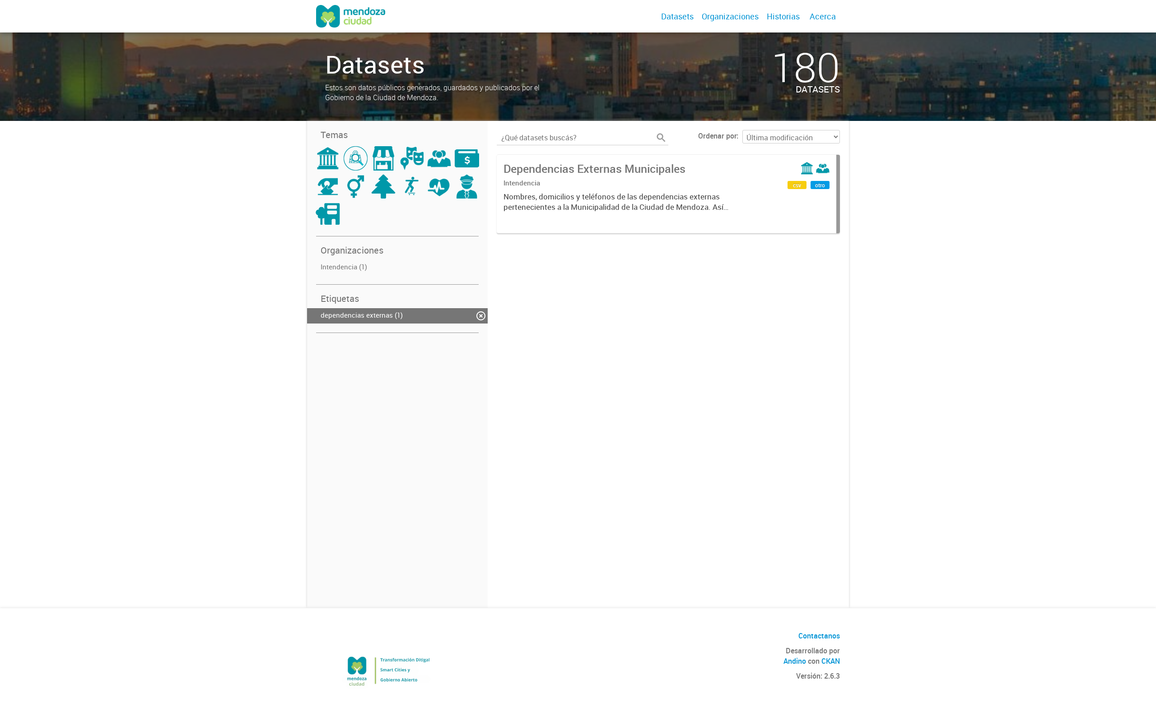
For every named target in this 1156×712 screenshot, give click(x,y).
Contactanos (819, 636)
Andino (794, 661)
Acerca (823, 16)
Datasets (677, 16)
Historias (783, 16)
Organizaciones (730, 16)
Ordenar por (717, 135)
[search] (661, 137)
